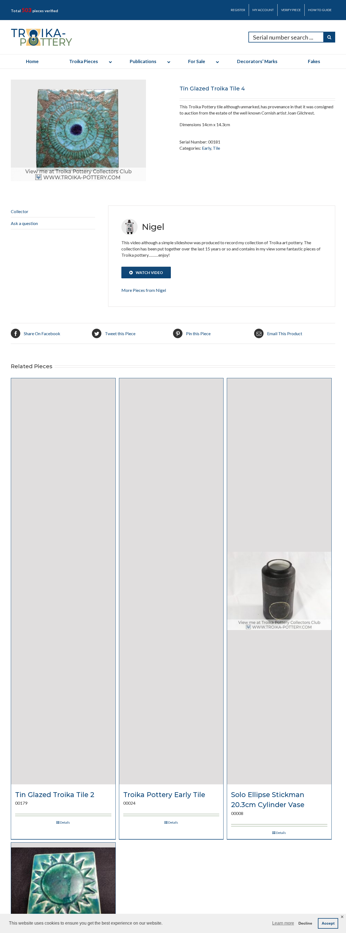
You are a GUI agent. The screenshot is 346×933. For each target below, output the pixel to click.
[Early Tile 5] (63, 877)
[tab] (53, 211)
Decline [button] (305, 923)
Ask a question (24, 223)
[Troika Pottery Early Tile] (171, 581)
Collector (19, 211)
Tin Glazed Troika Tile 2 (54, 795)
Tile (216, 148)
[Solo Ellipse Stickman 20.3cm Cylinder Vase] (279, 581)
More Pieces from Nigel (143, 290)
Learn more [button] (283, 923)
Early (206, 148)
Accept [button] (328, 923)
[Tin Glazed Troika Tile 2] (63, 581)
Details (65, 822)
